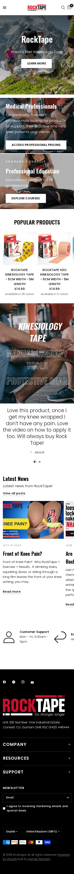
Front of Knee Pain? (22, 553)
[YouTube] (35, 682)
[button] (36, 63)
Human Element (39, 859)
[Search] (63, 7)
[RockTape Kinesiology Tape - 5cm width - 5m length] (19, 248)
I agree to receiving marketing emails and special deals (37, 808)
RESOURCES (16, 758)
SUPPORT (13, 772)
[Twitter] (16, 682)
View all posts (14, 493)
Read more (12, 592)
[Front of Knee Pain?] (33, 520)
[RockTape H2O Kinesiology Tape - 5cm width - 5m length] (54, 248)
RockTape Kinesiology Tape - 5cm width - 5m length (19, 277)
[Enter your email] (67, 797)
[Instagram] (25, 682)
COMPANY (15, 744)
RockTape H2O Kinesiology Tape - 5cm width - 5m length (54, 277)
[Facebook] (7, 682)
